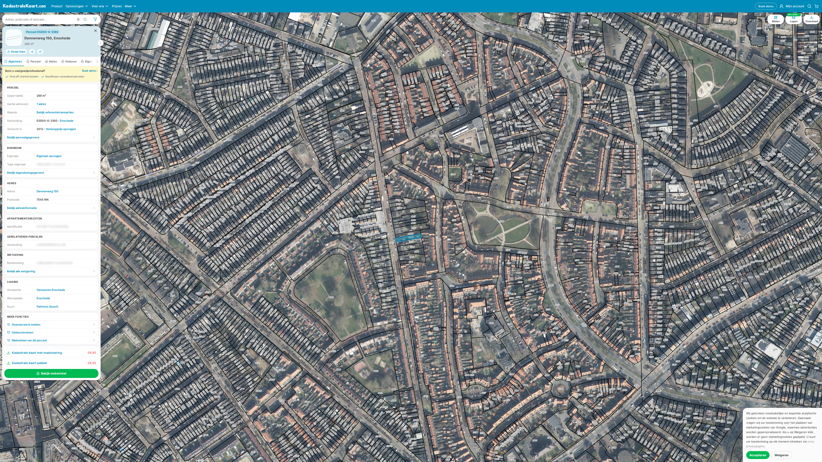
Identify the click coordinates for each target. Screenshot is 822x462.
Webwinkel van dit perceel (29, 340)
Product (57, 6)
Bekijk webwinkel (53, 373)
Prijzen (117, 6)
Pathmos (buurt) (47, 306)
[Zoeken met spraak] (78, 19)
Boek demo (766, 6)
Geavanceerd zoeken (26, 324)
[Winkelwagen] (816, 6)
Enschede (66, 120)
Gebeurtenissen (22, 332)
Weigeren (781, 455)
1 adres (41, 104)
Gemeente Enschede (51, 290)
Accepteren (757, 455)
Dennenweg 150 (47, 191)
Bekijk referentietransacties (55, 112)
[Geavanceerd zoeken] (85, 19)
